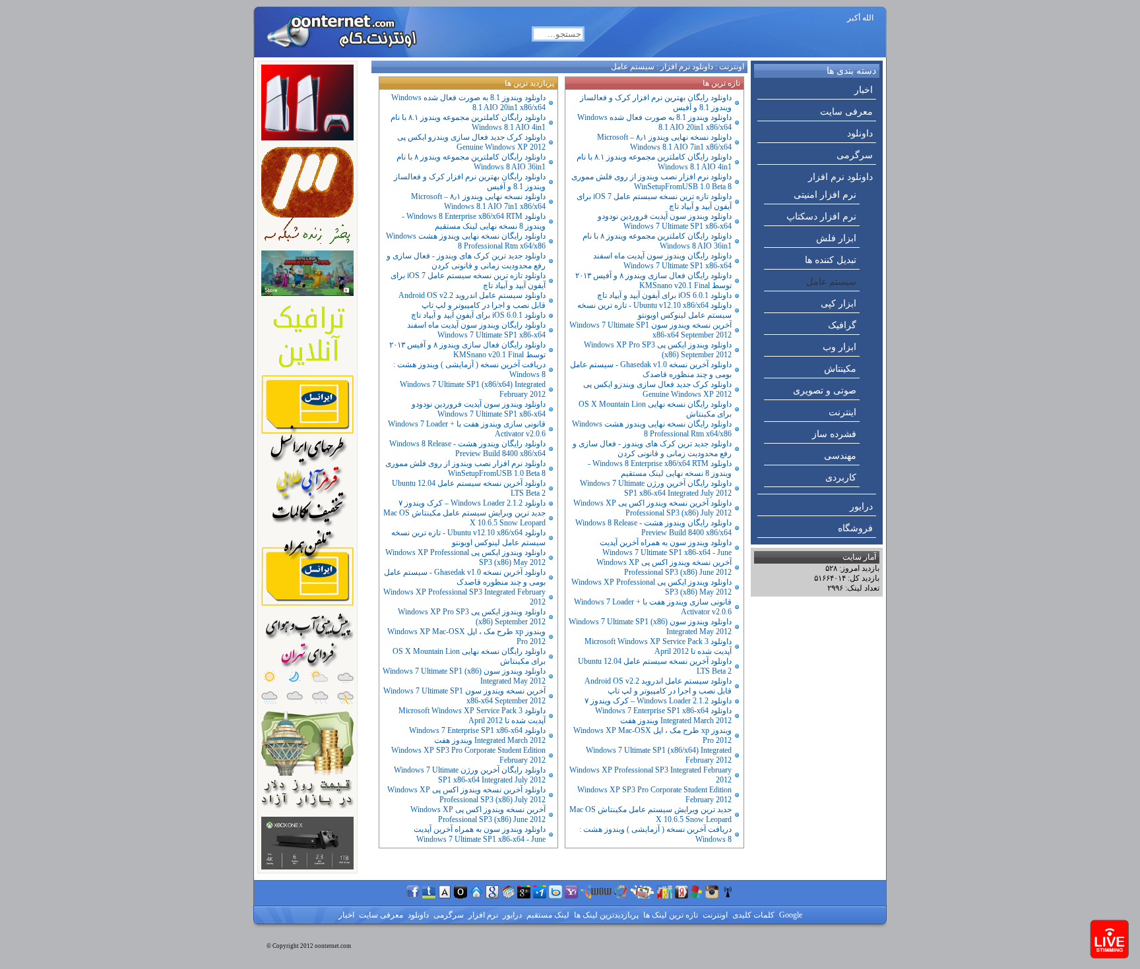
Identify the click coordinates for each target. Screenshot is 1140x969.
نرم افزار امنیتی (825, 195)
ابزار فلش (836, 238)
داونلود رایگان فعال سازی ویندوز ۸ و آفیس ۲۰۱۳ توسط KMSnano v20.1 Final (653, 280)
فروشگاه (855, 528)
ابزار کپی (838, 303)
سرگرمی (855, 155)
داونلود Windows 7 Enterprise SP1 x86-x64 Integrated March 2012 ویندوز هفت (663, 715)
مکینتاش (840, 369)
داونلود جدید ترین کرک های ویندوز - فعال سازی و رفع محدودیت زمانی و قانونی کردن (652, 448)
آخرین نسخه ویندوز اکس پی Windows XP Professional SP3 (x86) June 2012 (664, 567)
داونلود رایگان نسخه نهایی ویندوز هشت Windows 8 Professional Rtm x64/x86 (652, 428)
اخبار (863, 90)
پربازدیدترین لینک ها (605, 915)
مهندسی (840, 456)
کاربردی (840, 478)
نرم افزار (482, 915)
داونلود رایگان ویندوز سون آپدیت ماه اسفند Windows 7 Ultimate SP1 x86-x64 (662, 260)
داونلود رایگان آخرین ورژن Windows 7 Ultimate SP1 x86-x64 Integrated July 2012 (656, 488)
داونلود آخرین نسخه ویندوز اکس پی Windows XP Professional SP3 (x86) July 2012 (652, 507)
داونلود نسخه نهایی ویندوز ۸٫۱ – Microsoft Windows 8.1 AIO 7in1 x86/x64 (664, 142)
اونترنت (731, 66)
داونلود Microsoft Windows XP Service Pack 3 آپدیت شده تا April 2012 (658, 646)
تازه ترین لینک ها (669, 915)
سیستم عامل (831, 282)
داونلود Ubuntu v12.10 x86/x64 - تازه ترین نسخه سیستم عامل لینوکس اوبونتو (654, 310)
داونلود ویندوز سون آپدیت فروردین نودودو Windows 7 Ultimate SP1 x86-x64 (665, 221)
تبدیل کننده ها (830, 260)
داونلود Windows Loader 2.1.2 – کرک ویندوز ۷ (658, 700)
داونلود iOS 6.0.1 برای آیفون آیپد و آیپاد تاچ (664, 295)
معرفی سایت (846, 112)
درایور (861, 507)
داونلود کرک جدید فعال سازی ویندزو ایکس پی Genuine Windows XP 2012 (657, 389)
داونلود (860, 133)
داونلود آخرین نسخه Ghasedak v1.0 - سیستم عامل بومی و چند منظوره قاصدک (651, 369)
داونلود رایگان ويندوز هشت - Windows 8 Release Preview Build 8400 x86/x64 (653, 527)
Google (789, 915)
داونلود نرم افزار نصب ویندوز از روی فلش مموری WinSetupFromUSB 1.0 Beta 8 (651, 181)
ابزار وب (839, 347)
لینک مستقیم (546, 915)
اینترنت (842, 412)
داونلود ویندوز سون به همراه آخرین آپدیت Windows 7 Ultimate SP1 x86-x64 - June (666, 547)
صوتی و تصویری (824, 391)
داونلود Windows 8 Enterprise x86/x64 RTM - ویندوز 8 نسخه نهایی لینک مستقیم (660, 468)
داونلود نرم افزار (840, 177)
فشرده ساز (834, 434)
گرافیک (842, 325)
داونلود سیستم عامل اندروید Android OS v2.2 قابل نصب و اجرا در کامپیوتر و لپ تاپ (658, 685)
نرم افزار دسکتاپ (821, 216)
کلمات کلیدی (752, 915)
